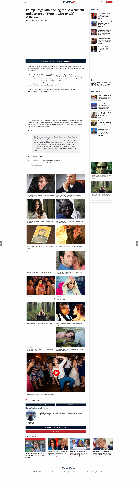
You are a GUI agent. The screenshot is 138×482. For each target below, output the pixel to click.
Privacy (66, 472)
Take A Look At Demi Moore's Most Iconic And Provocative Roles (40, 350)
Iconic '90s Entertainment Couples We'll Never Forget (69, 324)
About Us (48, 472)
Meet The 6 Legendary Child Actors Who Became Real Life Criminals (40, 196)
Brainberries (29, 193)
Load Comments (55, 431)
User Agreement (81, 472)
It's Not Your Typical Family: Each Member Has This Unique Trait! (69, 221)
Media (30, 1)
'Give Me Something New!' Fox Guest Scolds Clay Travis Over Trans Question (105, 24)
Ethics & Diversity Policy (93, 472)
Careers (54, 472)
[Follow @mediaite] (66, 468)
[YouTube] (63, 468)
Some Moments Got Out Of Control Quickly (39, 272)
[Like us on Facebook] (70, 468)
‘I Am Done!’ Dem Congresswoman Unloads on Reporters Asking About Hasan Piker (104, 106)
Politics (35, 1)
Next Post (137, 243)
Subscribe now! (38, 165)
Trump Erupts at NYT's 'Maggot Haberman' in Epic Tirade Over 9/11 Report (104, 16)
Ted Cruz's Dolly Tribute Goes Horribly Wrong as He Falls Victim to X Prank (104, 114)
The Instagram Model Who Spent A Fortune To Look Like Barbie (69, 298)
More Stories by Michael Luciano (55, 427)
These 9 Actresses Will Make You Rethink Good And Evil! (40, 221)
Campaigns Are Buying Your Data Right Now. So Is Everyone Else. (35, 454)
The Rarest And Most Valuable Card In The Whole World (41, 247)
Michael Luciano (30, 20)
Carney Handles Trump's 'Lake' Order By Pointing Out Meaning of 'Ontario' (104, 122)
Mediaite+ (109, 1)
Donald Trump (35, 400)
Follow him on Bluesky (47, 415)
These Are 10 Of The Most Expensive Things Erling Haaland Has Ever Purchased (68, 196)
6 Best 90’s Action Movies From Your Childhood (69, 246)
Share (28, 22)
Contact (103, 472)
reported (48, 75)
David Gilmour (51, 456)
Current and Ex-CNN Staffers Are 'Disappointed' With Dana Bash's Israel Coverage (103, 132)
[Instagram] (74, 468)
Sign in (102, 1)
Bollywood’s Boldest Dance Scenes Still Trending (41, 298)
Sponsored (28, 457)
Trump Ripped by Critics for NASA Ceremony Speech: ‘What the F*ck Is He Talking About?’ (102, 453)
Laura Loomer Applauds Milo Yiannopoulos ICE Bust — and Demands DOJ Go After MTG (104, 32)
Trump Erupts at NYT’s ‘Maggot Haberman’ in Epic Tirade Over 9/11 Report (57, 453)
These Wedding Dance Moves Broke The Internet (40, 394)
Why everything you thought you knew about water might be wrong (39, 324)
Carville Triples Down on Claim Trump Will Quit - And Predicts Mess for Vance (104, 98)
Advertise (60, 472)
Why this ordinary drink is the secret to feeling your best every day (69, 350)
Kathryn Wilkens (74, 456)
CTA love (29, 322)
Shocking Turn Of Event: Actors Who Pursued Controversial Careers (69, 273)
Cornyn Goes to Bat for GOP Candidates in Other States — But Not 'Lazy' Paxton (104, 41)
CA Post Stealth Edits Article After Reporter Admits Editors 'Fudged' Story (104, 49)
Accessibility (72, 472)
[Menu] (26, 2)
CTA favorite (59, 347)
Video (40, 1)
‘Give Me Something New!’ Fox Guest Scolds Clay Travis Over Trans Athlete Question (79, 453)
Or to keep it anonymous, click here (103, 85)
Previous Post (1, 243)
